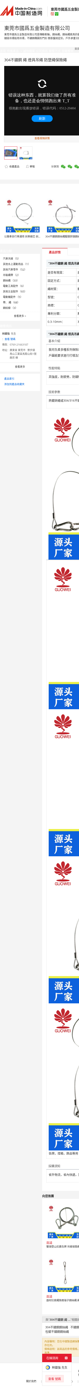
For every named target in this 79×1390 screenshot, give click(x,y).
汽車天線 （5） (11, 258)
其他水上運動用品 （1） (16, 264)
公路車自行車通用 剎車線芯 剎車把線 (25, 236)
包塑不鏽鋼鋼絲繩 (57, 1332)
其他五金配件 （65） (15, 291)
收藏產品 (14, 166)
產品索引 (9, 379)
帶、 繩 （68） (11, 302)
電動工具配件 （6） (14, 286)
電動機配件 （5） (13, 297)
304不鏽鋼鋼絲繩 (56, 1327)
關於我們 (31, 1381)
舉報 (32, 166)
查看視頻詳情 (42, 138)
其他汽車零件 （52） (15, 269)
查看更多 (20, 316)
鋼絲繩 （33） (11, 280)
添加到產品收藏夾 (14, 384)
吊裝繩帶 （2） (11, 275)
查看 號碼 (10, 339)
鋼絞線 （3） (10, 308)
